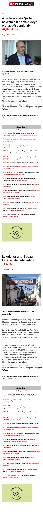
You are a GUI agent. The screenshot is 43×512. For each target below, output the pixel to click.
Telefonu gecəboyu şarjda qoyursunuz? (19, 197)
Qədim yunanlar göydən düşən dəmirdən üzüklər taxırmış (19, 179)
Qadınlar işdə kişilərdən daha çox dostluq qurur (21, 173)
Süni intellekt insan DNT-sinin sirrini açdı (19, 215)
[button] (3, 4)
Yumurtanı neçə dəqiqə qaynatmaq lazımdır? (20, 158)
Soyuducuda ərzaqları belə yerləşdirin (21, 191)
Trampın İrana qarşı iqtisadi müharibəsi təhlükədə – (20, 134)
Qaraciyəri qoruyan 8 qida (21, 203)
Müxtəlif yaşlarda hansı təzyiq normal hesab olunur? (20, 209)
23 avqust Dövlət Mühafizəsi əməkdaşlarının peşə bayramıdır (20, 140)
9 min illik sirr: (20, 167)
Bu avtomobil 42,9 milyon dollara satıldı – (21, 185)
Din (3, 13)
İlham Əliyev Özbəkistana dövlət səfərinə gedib (20, 162)
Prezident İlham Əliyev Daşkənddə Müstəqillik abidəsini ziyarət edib (20, 152)
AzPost (5, 109)
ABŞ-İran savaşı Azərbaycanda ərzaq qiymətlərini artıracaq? (20, 146)
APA (12, 82)
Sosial (4, 252)
